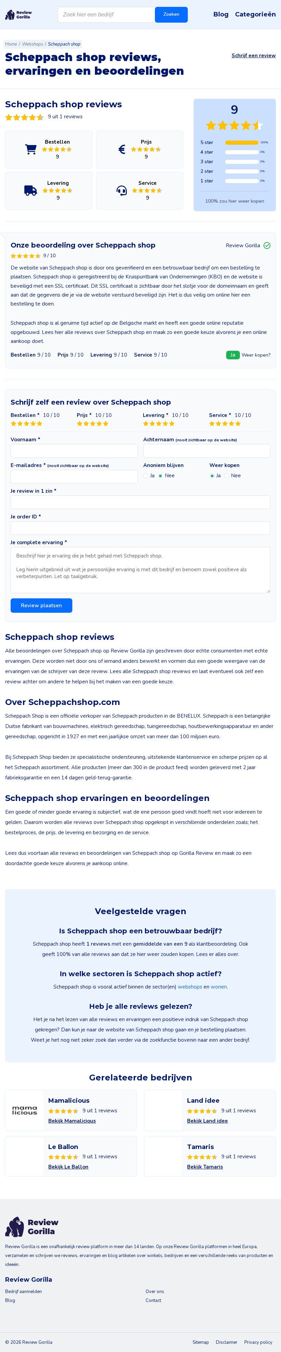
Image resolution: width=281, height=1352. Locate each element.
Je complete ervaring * (39, 542)
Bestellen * (25, 415)
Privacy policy (258, 1342)
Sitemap (201, 1342)
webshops (190, 986)
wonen (219, 986)
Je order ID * (26, 516)
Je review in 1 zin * (34, 491)
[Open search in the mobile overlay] (123, 15)
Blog (221, 14)
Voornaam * (25, 439)
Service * (220, 415)
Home (11, 44)
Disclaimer (226, 1342)
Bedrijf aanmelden (23, 1292)
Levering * (156, 415)
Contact (153, 1300)
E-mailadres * (60, 465)
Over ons (155, 1292)
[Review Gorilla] (18, 15)
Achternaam (190, 439)
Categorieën (255, 14)
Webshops (32, 44)
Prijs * (84, 415)
